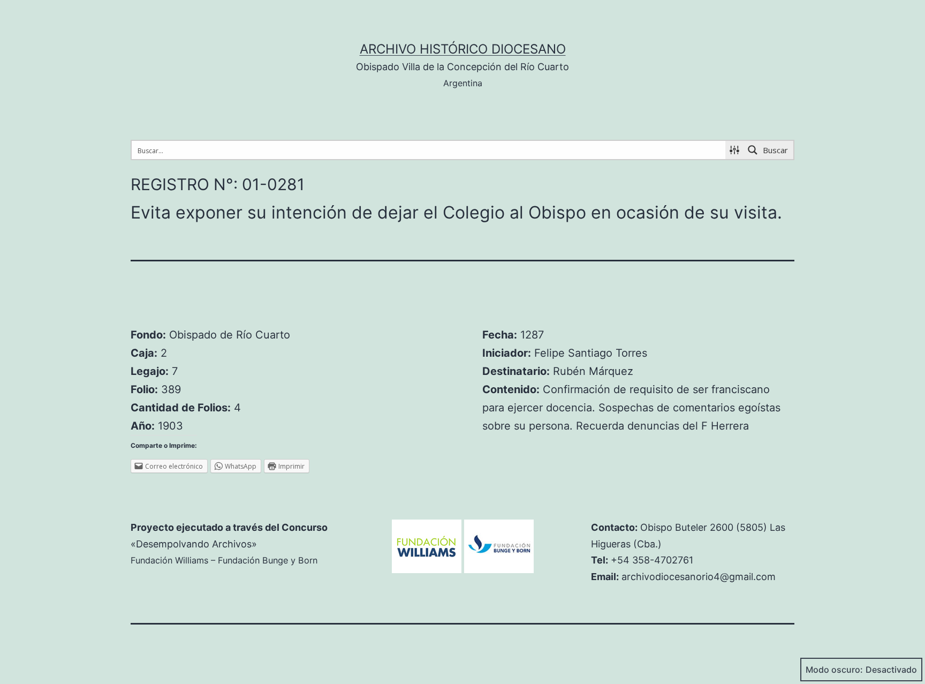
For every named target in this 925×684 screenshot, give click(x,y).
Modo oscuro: (834, 669)
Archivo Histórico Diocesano (463, 49)
